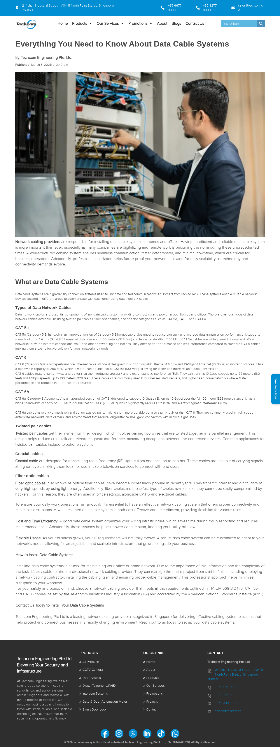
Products (79, 23)
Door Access (91, 678)
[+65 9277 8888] (209, 8)
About (162, 23)
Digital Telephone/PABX (99, 686)
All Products (91, 662)
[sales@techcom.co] (246, 8)
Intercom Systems (95, 693)
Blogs (176, 23)
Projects (152, 702)
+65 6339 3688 (226, 703)
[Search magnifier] (261, 23)
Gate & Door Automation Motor (104, 702)
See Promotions (275, 388)
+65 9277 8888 (226, 695)
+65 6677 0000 (226, 687)
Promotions (137, 23)
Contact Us (195, 23)
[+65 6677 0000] (158, 8)
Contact (151, 709)
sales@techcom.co (228, 711)
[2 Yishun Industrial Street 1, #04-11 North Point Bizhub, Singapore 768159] (70, 8)
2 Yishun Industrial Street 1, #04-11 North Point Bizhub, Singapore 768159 (235, 674)
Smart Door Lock (94, 709)
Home (63, 23)
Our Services (108, 23)
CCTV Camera (92, 670)
